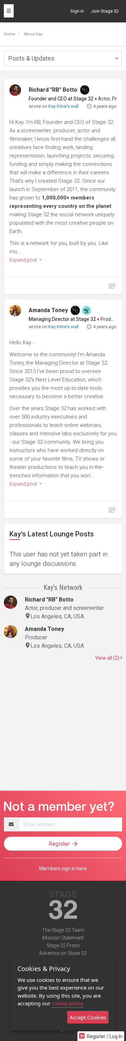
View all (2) (107, 658)
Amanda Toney (48, 310)
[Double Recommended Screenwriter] (86, 310)
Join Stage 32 (105, 11)
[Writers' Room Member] (84, 90)
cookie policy (67, 1003)
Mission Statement (63, 938)
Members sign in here (63, 868)
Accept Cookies (88, 1017)
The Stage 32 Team (63, 930)
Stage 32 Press (63, 945)
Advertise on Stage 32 (63, 953)
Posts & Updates (31, 58)
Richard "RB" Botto (53, 89)
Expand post (23, 260)
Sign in (77, 11)
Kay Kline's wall (63, 106)
